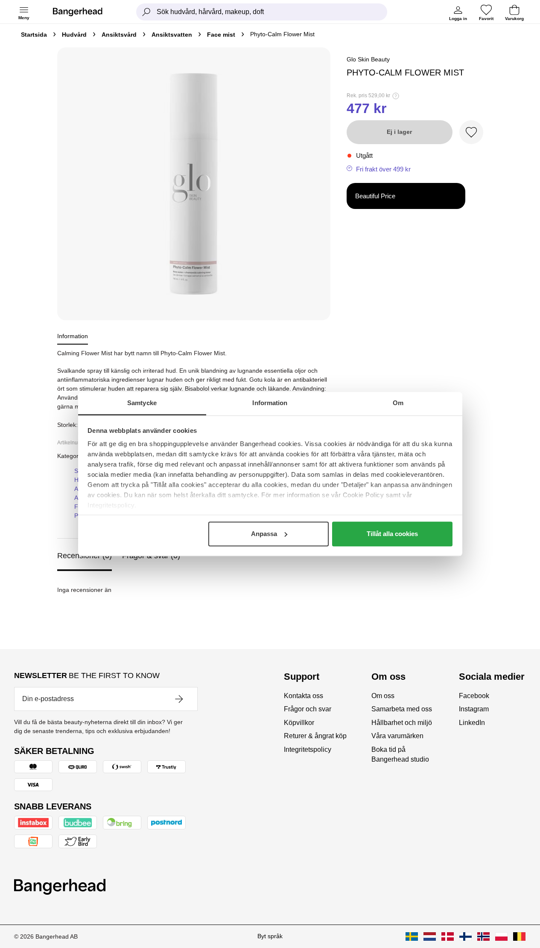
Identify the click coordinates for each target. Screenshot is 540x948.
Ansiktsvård (119, 34)
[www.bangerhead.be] (519, 936)
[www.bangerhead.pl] (501, 936)
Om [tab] (398, 402)
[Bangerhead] (84, 12)
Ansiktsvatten (172, 34)
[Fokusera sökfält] (146, 12)
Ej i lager (399, 131)
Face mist (221, 34)
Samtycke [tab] (142, 402)
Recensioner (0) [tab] (84, 555)
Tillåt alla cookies (392, 533)
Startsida (34, 34)
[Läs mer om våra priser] (395, 96)
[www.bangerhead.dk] (448, 936)
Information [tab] (269, 402)
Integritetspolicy (307, 749)
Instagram (474, 709)
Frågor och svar (307, 709)
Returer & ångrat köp (315, 735)
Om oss (382, 695)
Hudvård (74, 34)
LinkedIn (472, 722)
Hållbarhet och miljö (401, 722)
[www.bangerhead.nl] (430, 936)
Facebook (474, 695)
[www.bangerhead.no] (483, 936)
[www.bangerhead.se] (412, 936)
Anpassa (264, 533)
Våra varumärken (397, 735)
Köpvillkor (299, 722)
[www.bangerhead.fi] (465, 936)
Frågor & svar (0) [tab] (151, 555)
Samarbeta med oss (401, 709)
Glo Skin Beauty (368, 59)
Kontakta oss (303, 695)
